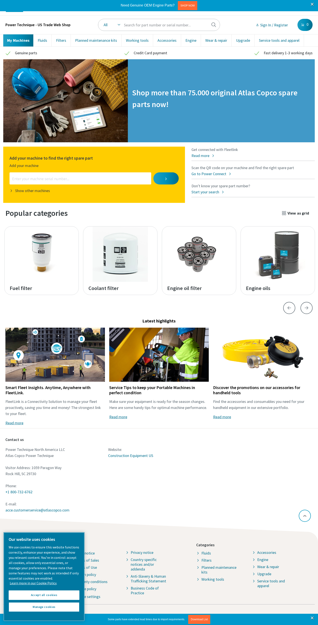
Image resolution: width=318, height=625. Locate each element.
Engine (190, 40)
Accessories (167, 40)
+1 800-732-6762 (18, 491)
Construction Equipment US (130, 455)
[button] (187, 5)
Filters (61, 40)
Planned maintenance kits (96, 40)
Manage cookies (44, 607)
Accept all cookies (44, 595)
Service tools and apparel (279, 40)
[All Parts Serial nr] (159, 25)
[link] (272, 25)
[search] (214, 25)
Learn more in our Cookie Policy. (33, 583)
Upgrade (243, 40)
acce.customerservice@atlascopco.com (37, 510)
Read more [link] (14, 422)
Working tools (137, 40)
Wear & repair (216, 40)
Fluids (42, 40)
